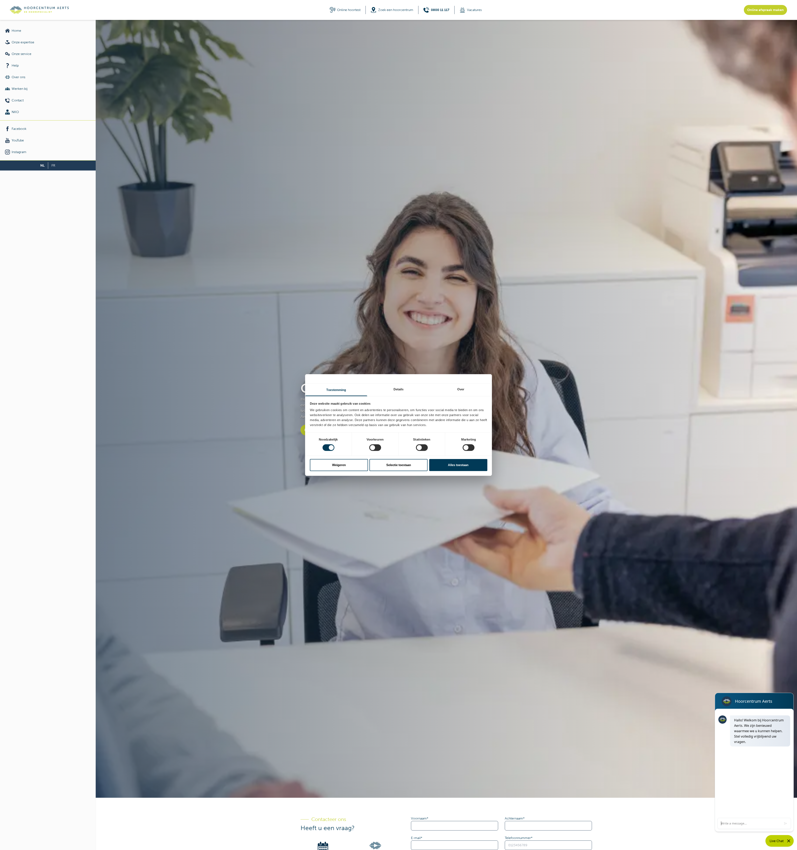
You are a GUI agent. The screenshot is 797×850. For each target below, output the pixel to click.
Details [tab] (399, 389)
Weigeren (339, 465)
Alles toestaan (458, 465)
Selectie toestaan (398, 465)
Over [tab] (460, 389)
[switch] (375, 447)
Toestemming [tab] (336, 390)
